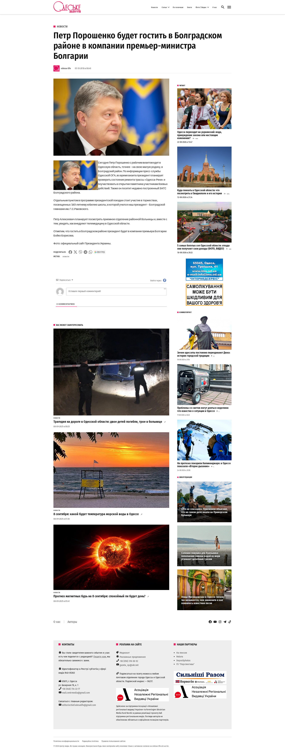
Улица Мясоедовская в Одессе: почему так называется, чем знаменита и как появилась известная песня (202, 600)
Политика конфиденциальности (66, 741)
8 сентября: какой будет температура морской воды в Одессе (96, 514)
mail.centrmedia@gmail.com (76, 692)
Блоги (189, 7)
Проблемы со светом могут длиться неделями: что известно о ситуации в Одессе (203, 409)
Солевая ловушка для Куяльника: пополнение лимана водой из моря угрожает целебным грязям (200, 556)
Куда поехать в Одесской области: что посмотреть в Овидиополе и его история (199, 192)
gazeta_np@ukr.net (129, 665)
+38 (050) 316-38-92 (129, 661)
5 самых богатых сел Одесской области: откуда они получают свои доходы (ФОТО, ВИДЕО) (203, 247)
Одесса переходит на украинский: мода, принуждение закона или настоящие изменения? (199, 135)
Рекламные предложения (133, 656)
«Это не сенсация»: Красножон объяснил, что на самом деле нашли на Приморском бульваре (204, 512)
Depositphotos (183, 660)
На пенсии (181, 652)
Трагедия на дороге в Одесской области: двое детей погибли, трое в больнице (107, 422)
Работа (179, 656)
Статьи (164, 7)
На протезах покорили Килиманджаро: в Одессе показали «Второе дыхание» (204, 465)
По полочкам (178, 7)
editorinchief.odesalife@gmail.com (79, 705)
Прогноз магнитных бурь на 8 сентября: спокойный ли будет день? (99, 596)
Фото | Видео (201, 7)
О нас (214, 7)
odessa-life (66, 68)
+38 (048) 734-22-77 (71, 688)
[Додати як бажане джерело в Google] (99, 252)
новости (66, 256)
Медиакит (125, 652)
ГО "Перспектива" (185, 664)
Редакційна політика (90, 741)
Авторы (72, 622)
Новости (154, 7)
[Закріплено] (229, 7)
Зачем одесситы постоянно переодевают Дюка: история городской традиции (203, 354)
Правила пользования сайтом (113, 741)
